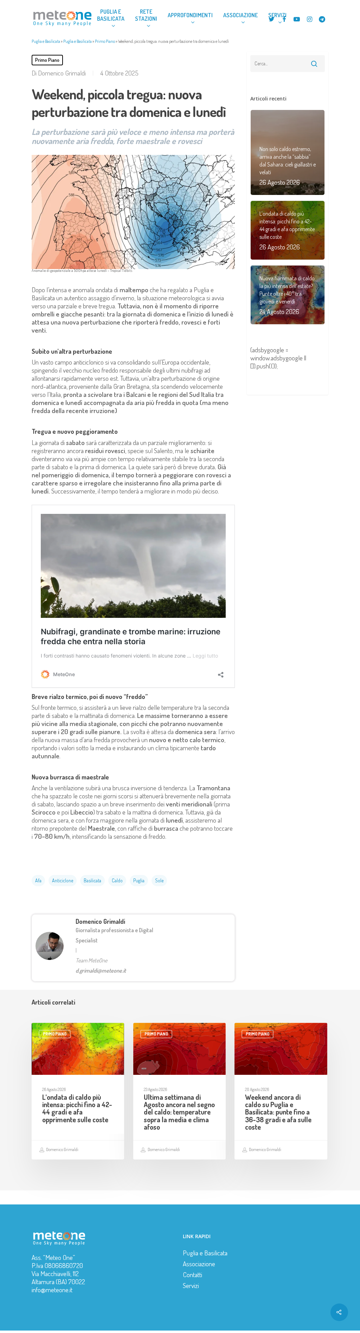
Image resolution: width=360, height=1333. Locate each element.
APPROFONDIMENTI (190, 15)
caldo (117, 880)
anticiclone (62, 880)
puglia (138, 880)
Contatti (192, 1274)
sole (159, 880)
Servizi (191, 1285)
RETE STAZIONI (146, 15)
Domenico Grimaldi (62, 72)
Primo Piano (105, 41)
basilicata (92, 880)
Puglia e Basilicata (46, 41)
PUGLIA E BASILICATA (110, 15)
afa (38, 880)
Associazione (199, 1264)
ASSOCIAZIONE (240, 15)
